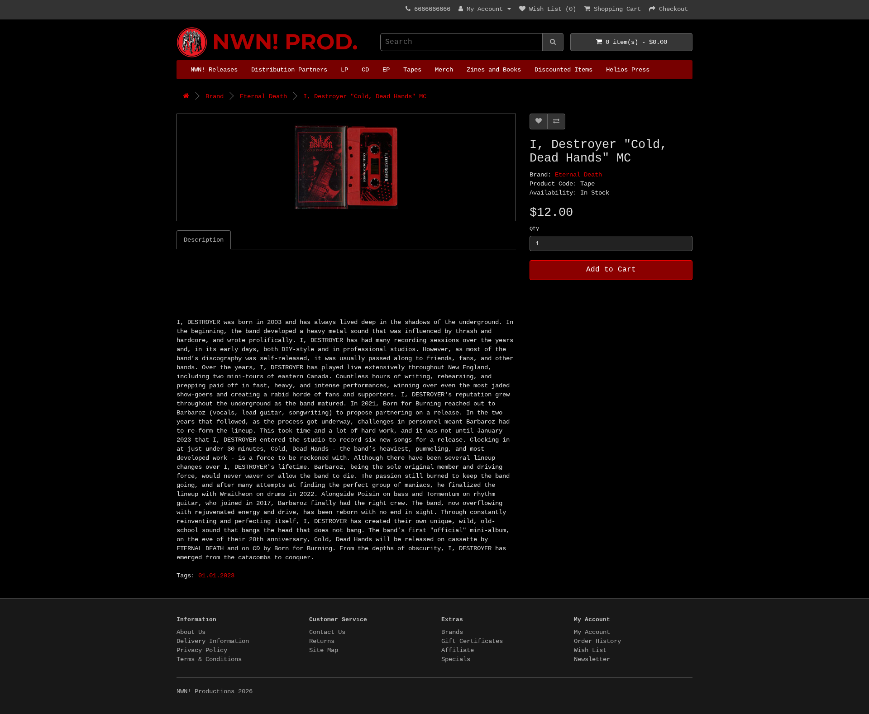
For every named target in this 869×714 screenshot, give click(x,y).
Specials (455, 659)
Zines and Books (494, 69)
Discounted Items (563, 69)
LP (344, 69)
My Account (592, 632)
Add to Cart (611, 270)
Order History (597, 641)
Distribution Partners (289, 69)
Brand (214, 96)
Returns (321, 641)
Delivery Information (213, 641)
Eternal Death (263, 96)
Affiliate (457, 650)
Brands (452, 632)
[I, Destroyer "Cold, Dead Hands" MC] (346, 167)
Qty (534, 229)
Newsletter (592, 659)
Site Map (323, 650)
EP (386, 69)
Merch (444, 69)
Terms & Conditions (209, 659)
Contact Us (327, 632)
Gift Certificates (472, 641)
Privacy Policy (202, 650)
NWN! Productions (180, 27)
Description (204, 239)
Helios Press (627, 69)
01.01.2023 (216, 575)
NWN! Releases (214, 69)
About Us (191, 632)
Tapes (412, 69)
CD (365, 69)
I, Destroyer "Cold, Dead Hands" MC (364, 96)
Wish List (590, 650)
